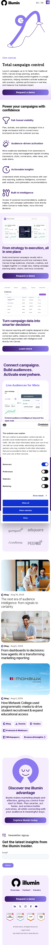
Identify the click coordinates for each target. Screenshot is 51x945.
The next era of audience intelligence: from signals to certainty (19, 603)
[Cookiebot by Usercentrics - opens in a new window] (38, 425)
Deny (25, 518)
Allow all (25, 503)
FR (42, 3)
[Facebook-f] (30, 906)
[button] (48, 2)
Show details (38, 496)
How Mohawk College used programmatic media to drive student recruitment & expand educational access (22, 708)
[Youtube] (36, 906)
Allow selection (25, 510)
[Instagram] (25, 906)
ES (37, 3)
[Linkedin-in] (14, 906)
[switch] (45, 471)
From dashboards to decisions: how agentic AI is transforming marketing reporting (22, 654)
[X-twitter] (20, 906)
